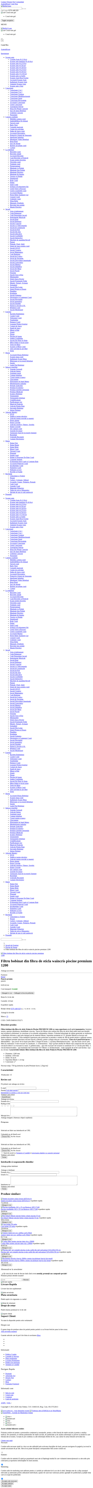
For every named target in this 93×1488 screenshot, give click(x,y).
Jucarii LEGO (15, 248)
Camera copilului (11, 558)
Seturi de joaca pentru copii (19, 246)
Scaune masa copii (16, 357)
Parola (3, 1090)
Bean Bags (14, 141)
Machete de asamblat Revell (20, 240)
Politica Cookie (10, 1354)
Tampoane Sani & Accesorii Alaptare (23, 433)
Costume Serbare (16, 459)
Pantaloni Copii (15, 468)
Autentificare (5, 4)
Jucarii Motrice (15, 265)
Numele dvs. (5, 1101)
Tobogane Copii (16, 318)
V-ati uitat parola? (11, 1090)
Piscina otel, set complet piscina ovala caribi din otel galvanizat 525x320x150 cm (30, 1252)
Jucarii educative (16, 234)
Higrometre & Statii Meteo (19, 381)
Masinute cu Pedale (17, 168)
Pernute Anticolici (16, 386)
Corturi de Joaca (16, 326)
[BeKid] (6, 6)
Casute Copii (14, 316)
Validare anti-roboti (8, 1095)
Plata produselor (11, 1358)
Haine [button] (7, 441)
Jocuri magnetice (16, 301)
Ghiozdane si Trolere (17, 476)
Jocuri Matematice (16, 252)
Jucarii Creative (15, 250)
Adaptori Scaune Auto (18, 84)
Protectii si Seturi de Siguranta (21, 135)
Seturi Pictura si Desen (18, 289)
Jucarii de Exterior (11, 945)
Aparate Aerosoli (16, 369)
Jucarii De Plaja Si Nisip (18, 340)
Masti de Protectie (16, 404)
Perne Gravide (15, 423)
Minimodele (14, 277)
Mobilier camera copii (18, 119)
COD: (3, 1020)
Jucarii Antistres (15, 295)
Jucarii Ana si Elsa (16, 275)
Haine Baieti (14, 445)
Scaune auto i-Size (16, 86)
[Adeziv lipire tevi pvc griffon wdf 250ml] (16, 1233)
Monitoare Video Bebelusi (19, 139)
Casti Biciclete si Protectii (19, 158)
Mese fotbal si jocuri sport (19, 343)
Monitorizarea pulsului (18, 384)
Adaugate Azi (10, 1376)
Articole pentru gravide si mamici (22, 418)
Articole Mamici (11, 853)
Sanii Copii (14, 185)
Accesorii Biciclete (16, 156)
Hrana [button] (7, 353)
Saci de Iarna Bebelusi (18, 111)
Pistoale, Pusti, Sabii (17, 244)
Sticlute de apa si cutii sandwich (21, 492)
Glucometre (14, 379)
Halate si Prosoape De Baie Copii (22, 457)
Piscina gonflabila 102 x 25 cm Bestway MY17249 (19, 1209)
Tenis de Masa (15, 345)
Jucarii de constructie (17, 228)
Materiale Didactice (17, 488)
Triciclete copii (15, 162)
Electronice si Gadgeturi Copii (21, 297)
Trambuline (14, 320)
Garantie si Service (12, 1356)
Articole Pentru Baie (17, 406)
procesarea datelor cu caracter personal (45, 1153)
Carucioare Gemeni (17, 94)
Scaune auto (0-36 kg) (18, 66)
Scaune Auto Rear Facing (19, 78)
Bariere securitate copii (18, 146)
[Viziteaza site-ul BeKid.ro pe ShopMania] (45, 1411)
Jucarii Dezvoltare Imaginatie (20, 260)
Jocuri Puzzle (15, 271)
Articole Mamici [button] (11, 412)
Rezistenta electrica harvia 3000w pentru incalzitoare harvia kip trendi (26, 1261)
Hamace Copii (15, 322)
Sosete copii (14, 455)
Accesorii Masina (16, 193)
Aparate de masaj (16, 431)
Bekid (3, 977)
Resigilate (13, 435)
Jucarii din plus (15, 232)
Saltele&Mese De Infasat (19, 121)
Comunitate (20, 2)
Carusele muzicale (16, 127)
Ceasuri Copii (15, 197)
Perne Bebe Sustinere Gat (19, 195)
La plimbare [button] (9, 150)
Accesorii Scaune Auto (18, 80)
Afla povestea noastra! (9, 1331)
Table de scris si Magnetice (19, 490)
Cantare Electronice (17, 439)
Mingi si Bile (14, 330)
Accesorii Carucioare (17, 102)
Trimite (4, 1157)
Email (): (4, 1175)
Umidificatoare (15, 400)
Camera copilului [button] (11, 117)
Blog (38, 1335)
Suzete (12, 363)
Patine (12, 182)
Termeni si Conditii (23, 1153)
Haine (7, 882)
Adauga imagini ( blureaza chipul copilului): (16, 1118)
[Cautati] (23, 8)
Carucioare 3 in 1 (16, 92)
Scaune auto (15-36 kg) (18, 74)
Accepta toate (6, 1486)
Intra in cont (9, 1393)
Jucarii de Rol (15, 230)
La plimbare (9, 591)
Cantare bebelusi (16, 375)
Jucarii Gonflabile (16, 236)
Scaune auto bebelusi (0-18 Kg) (21, 61)
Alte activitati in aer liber (19, 349)
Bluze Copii (14, 449)
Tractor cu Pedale (16, 176)
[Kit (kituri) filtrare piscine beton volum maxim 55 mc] (20, 1216)
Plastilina (13, 291)
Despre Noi (11, 2)
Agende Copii (15, 486)
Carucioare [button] (9, 88)
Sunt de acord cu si (31, 1153)
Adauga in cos (6, 1205)
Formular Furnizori (12, 1384)
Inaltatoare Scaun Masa (18, 359)
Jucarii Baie (14, 219)
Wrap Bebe (14, 201)
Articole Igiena (15, 371)
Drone (12, 334)
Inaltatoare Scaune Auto (18, 82)
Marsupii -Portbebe (17, 203)
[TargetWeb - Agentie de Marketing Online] (17, 1413)
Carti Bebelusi (15, 254)
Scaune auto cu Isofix (17, 76)
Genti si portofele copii (18, 191)
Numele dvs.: (5, 1172)
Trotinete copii (15, 164)
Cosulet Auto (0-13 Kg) (18, 59)
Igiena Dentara (15, 410)
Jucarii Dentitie (15, 304)
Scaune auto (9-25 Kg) (18, 70)
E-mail (3, 1088)
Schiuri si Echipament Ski (19, 187)
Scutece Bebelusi (16, 394)
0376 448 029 (16, 1009)
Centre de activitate (17, 129)
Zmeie (12, 332)
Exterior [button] (8, 312)
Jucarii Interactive (16, 238)
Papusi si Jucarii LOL (18, 306)
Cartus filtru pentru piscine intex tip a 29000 (16, 1243)
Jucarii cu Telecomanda (18, 226)
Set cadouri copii (16, 429)
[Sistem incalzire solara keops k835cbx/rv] (16, 1199)
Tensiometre (14, 396)
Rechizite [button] (8, 474)
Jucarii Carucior (15, 224)
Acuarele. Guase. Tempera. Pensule (22, 482)
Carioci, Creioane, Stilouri (19, 480)
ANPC (3, 1403)
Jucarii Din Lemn (16, 287)
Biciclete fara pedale (17, 205)
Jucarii (7, 650)
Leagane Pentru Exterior (18, 324)
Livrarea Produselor (12, 1360)
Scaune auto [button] (9, 57)
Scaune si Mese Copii (18, 347)
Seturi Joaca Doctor (17, 279)
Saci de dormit (15, 144)
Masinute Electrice (16, 172)
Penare (12, 478)
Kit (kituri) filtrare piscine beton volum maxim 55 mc (20, 1218)
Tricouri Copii (15, 451)
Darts (12, 351)
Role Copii (14, 180)
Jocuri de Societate (16, 258)
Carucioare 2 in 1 (16, 90)
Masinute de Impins (17, 174)
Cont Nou (14, 4)
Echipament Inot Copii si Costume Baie (24, 461)
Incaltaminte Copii (16, 466)
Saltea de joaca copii (17, 131)
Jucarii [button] (7, 209)
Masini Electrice (16, 207)
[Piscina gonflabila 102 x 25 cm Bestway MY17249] (20, 1207)
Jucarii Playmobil (16, 299)
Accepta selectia (7, 1483)
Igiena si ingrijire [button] (11, 367)
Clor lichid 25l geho (8, 1226)
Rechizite (8, 915)
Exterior (8, 753)
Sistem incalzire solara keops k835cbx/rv (15, 1201)
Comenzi (8, 1397)
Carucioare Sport (16, 98)
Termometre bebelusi (17, 398)
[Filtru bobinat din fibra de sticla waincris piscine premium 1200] (23, 955)
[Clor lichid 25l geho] (9, 1224)
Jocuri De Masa (15, 269)
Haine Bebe (14, 447)
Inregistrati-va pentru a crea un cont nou (15, 1093)
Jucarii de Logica (16, 256)
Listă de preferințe (11, 1399)
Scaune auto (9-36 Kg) (18, 72)
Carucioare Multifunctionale (20, 96)
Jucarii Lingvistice (16, 263)
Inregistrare (5, 53)
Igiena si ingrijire (11, 808)
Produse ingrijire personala (19, 390)
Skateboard (14, 178)
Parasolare (13, 115)
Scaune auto (9, 498)
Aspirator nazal (15, 373)
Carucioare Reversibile (18, 100)
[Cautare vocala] (25, 8)
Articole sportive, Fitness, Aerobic (22, 425)
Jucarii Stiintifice (16, 267)
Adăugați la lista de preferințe (23, 993)
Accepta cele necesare (9, 1481)
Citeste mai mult (6, 1441)
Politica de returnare (12, 1363)
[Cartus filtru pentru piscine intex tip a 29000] (17, 1241)
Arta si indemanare (16, 211)
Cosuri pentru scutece (17, 377)
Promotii (8, 494)
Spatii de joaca (15, 328)
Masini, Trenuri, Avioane (19, 283)
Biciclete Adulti (15, 154)
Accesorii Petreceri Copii (19, 464)
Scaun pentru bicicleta (18, 160)
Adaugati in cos (7, 993)
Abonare (26, 1280)
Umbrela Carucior (16, 113)
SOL (9, 1403)
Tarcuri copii (14, 123)
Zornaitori (13, 285)
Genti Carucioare (16, 105)
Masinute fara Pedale (17, 170)
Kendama (13, 293)
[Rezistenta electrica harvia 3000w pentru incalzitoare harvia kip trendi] (27, 1258)
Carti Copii (14, 484)
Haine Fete (14, 443)
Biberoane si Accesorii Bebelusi (21, 361)
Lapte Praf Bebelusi (17, 365)
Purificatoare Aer (16, 402)
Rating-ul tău (5, 1104)
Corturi (12, 148)
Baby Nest (14, 125)
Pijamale (13, 453)
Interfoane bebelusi (17, 137)
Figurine (13, 273)
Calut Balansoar (15, 213)
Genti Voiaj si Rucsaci (18, 189)
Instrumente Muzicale (17, 217)
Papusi (12, 242)
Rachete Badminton (17, 314)
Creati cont (9, 1395)
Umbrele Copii (15, 199)
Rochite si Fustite (16, 472)
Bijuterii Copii (15, 308)
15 (7, 1016)
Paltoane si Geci (16, 470)
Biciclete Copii (15, 152)
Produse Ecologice (16, 388)
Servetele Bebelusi (16, 408)
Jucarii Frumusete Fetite (18, 281)
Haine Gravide (15, 427)
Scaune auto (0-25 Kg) (18, 64)
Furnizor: (4, 975)
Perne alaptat (14, 420)
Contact (3, 2)
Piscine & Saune (16, 336)
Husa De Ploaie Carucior (19, 109)
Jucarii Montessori (16, 310)
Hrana (7, 794)
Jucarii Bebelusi (15, 221)
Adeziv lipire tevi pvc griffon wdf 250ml (15, 1235)
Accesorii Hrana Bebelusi (19, 355)
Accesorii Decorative (17, 133)
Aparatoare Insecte (16, 107)
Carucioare (9, 529)
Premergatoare (15, 166)
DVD (12, 414)
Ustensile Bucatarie (17, 437)
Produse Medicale (16, 392)
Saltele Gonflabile (16, 338)
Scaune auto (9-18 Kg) (18, 68)
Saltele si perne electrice (18, 416)
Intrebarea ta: (5, 1185)
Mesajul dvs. (5, 1116)
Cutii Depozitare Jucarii (18, 215)
